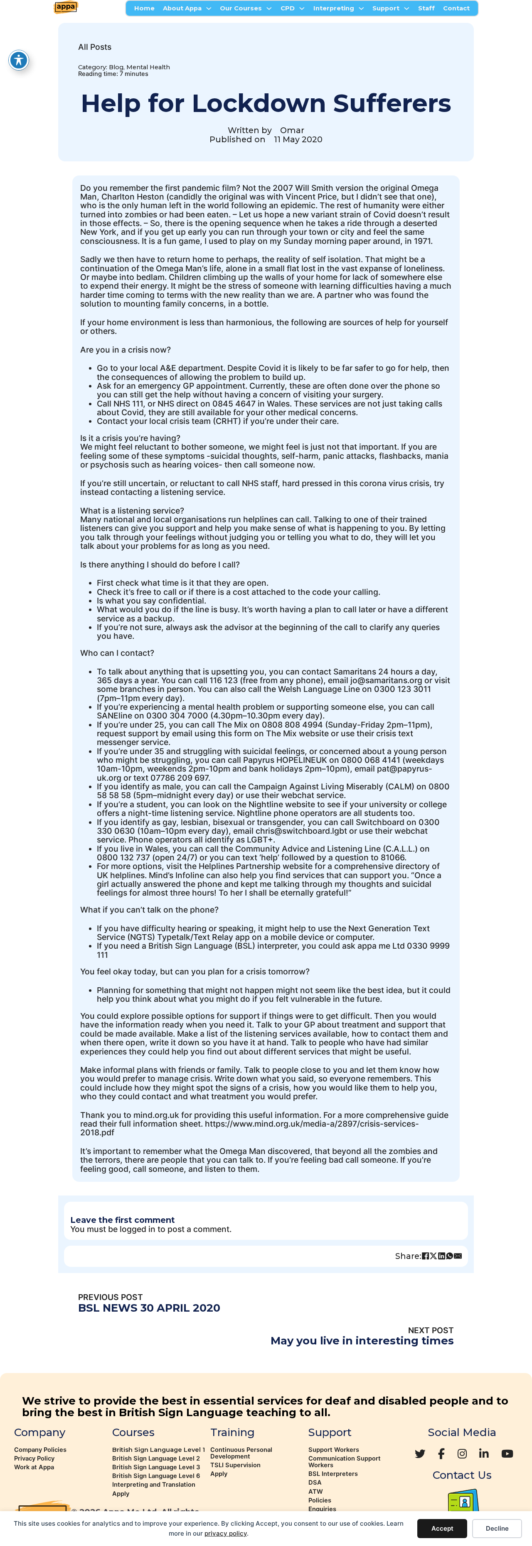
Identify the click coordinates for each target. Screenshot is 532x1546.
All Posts (94, 47)
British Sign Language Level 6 (156, 1476)
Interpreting (333, 8)
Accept (442, 1528)
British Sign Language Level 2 (156, 1458)
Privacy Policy (34, 1458)
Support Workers (333, 1449)
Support (385, 8)
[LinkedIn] (442, 1256)
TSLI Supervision (235, 1465)
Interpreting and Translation (153, 1484)
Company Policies (40, 1449)
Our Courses (241, 8)
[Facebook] (425, 1256)
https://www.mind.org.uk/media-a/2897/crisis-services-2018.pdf (249, 1128)
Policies (319, 1500)
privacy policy (225, 1533)
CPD (288, 8)
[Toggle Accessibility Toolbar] (19, 60)
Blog (116, 67)
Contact (456, 8)
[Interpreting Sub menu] (361, 8)
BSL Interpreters (333, 1474)
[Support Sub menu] (407, 8)
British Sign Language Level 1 (158, 1449)
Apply (120, 1493)
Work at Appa (34, 1467)
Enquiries (322, 1509)
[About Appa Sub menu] (209, 8)
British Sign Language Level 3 (156, 1467)
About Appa (182, 8)
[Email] (458, 1256)
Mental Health (148, 67)
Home (144, 8)
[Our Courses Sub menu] (269, 8)
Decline (497, 1528)
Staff (426, 8)
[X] (433, 1256)
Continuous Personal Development (241, 1453)
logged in (137, 1229)
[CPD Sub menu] (302, 8)
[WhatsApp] (449, 1256)
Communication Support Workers (344, 1461)
